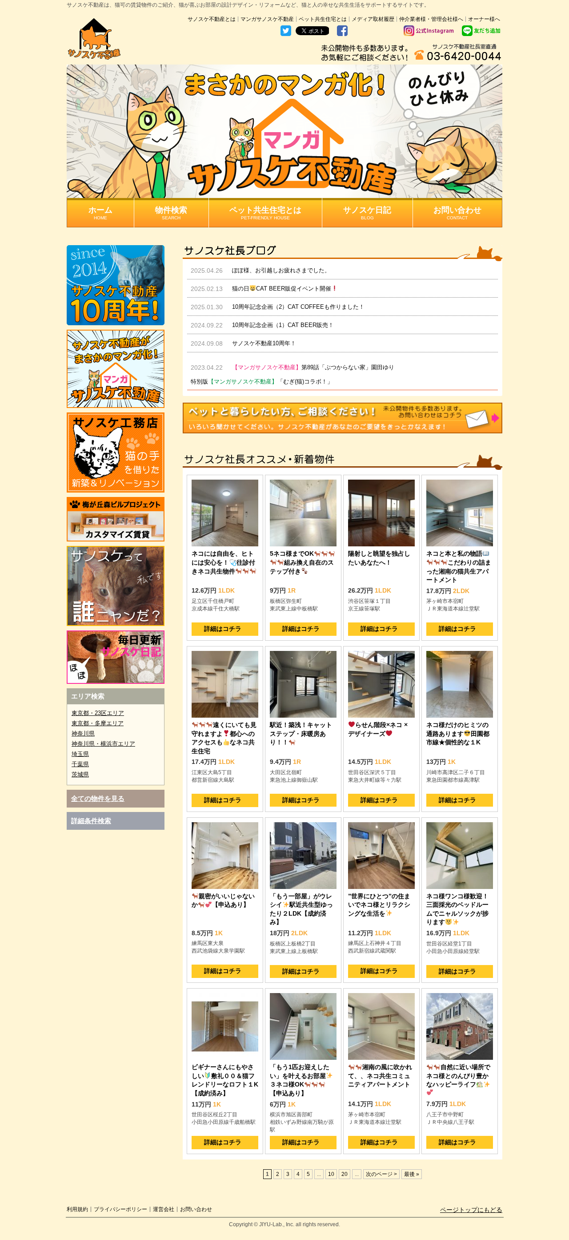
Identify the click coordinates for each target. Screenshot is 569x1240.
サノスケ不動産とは (212, 19)
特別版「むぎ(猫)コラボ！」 (262, 381)
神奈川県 (83, 733)
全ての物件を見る (97, 798)
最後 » (411, 1174)
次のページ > (381, 1174)
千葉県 (80, 764)
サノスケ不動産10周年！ (264, 343)
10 (331, 1174)
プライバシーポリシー (120, 1209)
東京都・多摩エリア (98, 723)
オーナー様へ (484, 19)
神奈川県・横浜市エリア (103, 743)
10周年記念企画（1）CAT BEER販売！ (283, 325)
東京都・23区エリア (98, 713)
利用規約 (77, 1209)
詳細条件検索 (91, 820)
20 (344, 1174)
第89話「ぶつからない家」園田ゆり (313, 367)
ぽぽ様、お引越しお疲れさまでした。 (281, 270)
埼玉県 (80, 754)
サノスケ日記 (367, 213)
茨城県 (80, 774)
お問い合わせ (457, 213)
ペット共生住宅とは (323, 19)
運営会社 (163, 1209)
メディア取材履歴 (373, 19)
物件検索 (171, 213)
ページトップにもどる (471, 1209)
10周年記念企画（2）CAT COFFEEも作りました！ (298, 306)
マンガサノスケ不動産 (267, 19)
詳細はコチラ (222, 628)
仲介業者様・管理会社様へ (431, 19)
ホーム (100, 213)
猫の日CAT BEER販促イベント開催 (281, 288)
